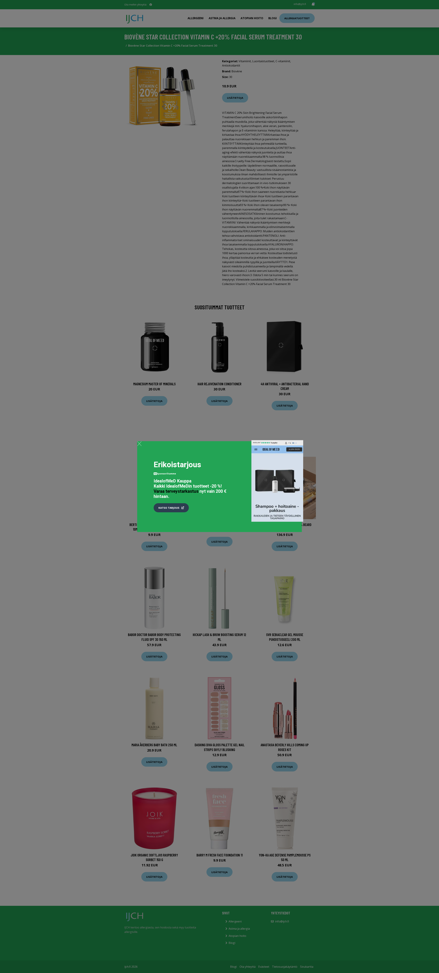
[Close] (139, 443)
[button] (171, 507)
